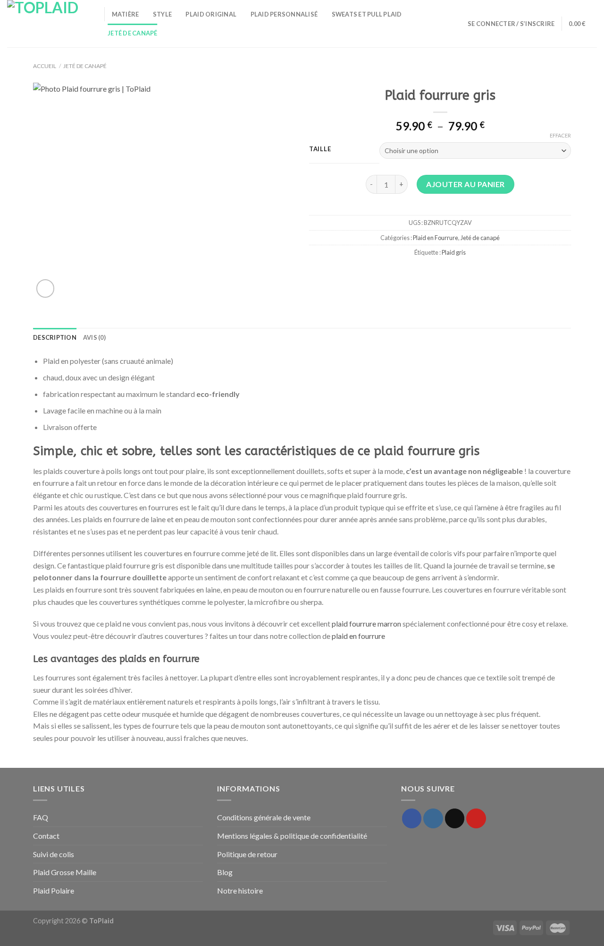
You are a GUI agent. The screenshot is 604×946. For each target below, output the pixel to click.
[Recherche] (457, 24)
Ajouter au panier (465, 184)
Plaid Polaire (53, 890)
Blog (225, 872)
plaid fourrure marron (366, 623)
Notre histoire (240, 890)
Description (54, 337)
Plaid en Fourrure (435, 237)
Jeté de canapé (133, 33)
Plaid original (210, 14)
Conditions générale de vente (263, 817)
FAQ (40, 817)
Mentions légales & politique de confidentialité (292, 835)
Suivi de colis (53, 854)
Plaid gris (454, 252)
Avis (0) (94, 337)
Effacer (560, 135)
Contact (46, 835)
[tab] (54, 337)
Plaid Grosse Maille (64, 872)
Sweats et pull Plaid (367, 14)
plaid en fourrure (358, 635)
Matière (125, 14)
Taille (320, 149)
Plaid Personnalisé (284, 14)
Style (162, 14)
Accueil (44, 65)
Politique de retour (247, 854)
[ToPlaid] (48, 23)
